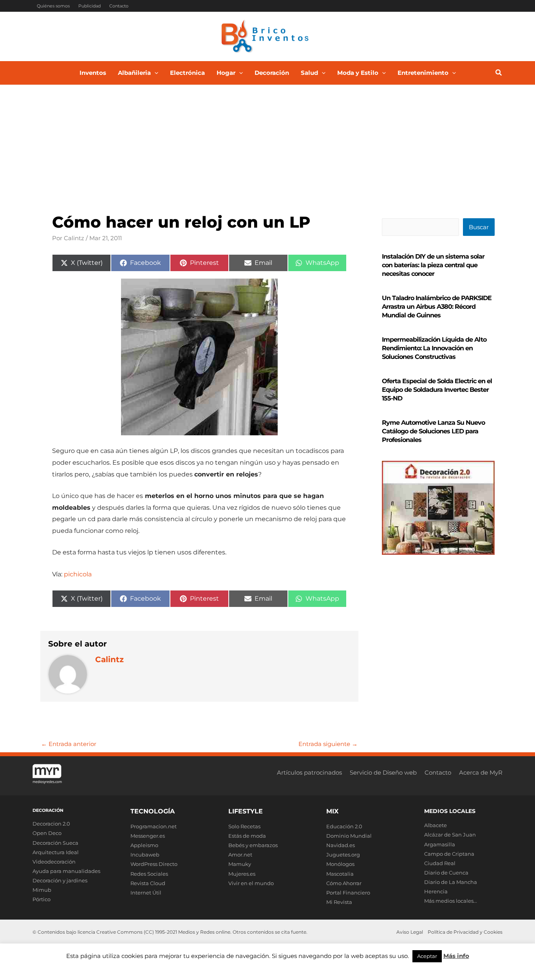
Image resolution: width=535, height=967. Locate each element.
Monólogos (340, 864)
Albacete (435, 825)
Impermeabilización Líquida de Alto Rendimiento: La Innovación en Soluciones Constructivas (434, 348)
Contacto (118, 6)
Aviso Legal (409, 932)
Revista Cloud (147, 883)
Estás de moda (247, 836)
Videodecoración (54, 861)
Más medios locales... (450, 901)
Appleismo (144, 845)
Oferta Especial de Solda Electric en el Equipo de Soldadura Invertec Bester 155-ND (437, 389)
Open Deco (47, 833)
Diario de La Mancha (450, 882)
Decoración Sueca (55, 843)
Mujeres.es (241, 874)
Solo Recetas (244, 826)
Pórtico (42, 899)
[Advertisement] (267, 144)
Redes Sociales (149, 874)
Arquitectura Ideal (56, 852)
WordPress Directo (153, 864)
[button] (154, 73)
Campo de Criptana (449, 854)
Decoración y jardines (60, 880)
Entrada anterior (68, 744)
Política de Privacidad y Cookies (465, 932)
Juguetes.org (343, 854)
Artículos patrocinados (309, 772)
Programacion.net (153, 826)
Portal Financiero (348, 892)
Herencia (436, 891)
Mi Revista (339, 902)
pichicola (78, 574)
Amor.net (240, 854)
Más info (456, 956)
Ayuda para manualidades (66, 871)
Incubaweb (144, 854)
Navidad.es (340, 845)
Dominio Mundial (349, 836)
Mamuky (239, 864)
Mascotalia (340, 874)
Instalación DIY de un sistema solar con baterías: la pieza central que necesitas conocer (433, 265)
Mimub (42, 890)
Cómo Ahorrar (343, 883)
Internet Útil (145, 892)
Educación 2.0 (344, 826)
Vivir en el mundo (251, 883)
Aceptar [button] (427, 956)
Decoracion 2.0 (51, 823)
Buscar (479, 227)
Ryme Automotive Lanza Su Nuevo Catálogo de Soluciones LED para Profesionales (433, 431)
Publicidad (89, 6)
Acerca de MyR (480, 772)
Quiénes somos (53, 6)
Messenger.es (147, 836)
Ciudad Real (439, 863)
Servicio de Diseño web (383, 772)
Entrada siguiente (328, 744)
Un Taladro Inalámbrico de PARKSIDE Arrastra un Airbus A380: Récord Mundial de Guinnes (437, 306)
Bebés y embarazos (253, 845)
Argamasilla (439, 844)
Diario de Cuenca (446, 872)
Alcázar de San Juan (450, 834)
